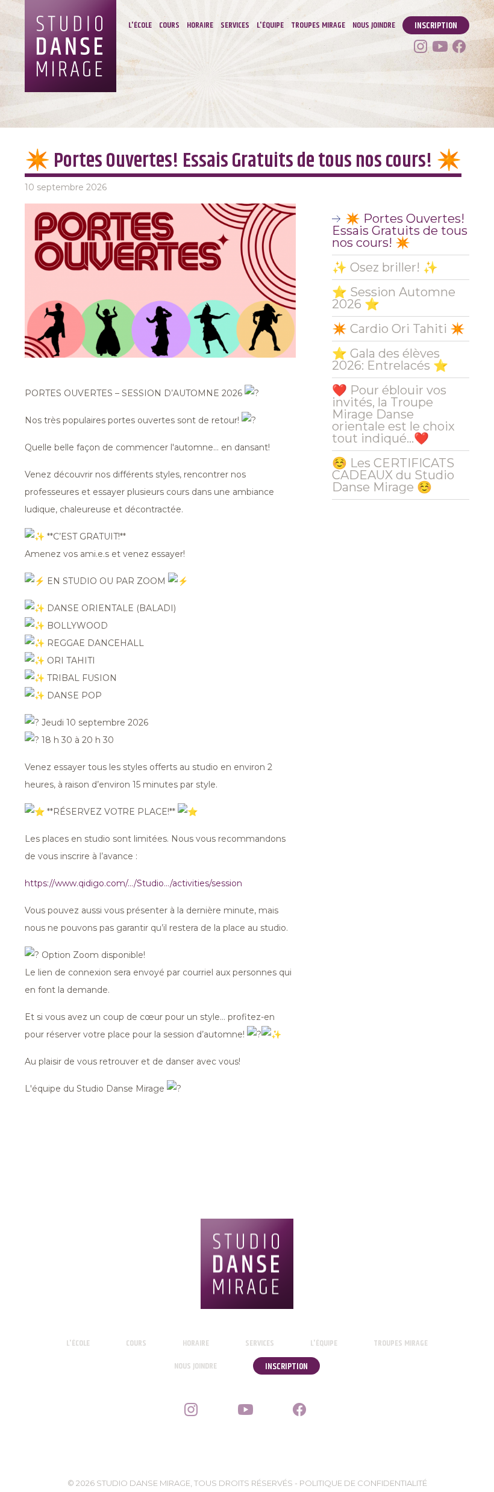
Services (234, 25)
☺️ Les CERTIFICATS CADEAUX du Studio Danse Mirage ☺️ (393, 475)
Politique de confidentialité (363, 1483)
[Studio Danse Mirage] (247, 1264)
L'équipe (270, 25)
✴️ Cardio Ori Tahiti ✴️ (398, 329)
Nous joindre (373, 25)
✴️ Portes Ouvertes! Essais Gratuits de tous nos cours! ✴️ (399, 230)
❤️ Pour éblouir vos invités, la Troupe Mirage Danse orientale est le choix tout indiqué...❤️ (393, 414)
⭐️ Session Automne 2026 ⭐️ (393, 298)
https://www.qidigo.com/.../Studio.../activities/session (133, 883)
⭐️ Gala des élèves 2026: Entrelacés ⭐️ (390, 359)
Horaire (200, 25)
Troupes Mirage (318, 25)
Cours (169, 25)
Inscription (435, 26)
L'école (140, 25)
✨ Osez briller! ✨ (385, 267)
